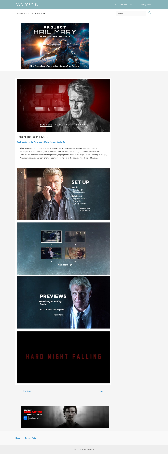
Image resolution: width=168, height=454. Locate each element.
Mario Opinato (50, 142)
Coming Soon (145, 4)
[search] (131, 13)
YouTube (123, 4)
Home (17, 438)
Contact (133, 4)
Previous (26, 391)
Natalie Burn (62, 142)
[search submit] (149, 12)
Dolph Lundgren (23, 142)
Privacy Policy (31, 438)
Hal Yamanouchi (37, 142)
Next (102, 391)
